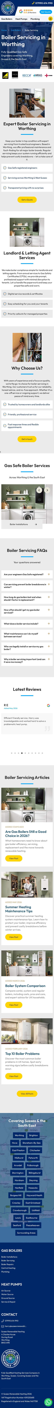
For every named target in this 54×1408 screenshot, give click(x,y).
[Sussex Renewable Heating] (21, 1358)
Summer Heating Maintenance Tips (18, 909)
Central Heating (8, 1268)
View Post (13, 858)
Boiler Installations (9, 1257)
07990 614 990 (11, 1320)
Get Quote (46, 12)
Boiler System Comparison (25, 986)
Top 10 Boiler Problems (22, 1053)
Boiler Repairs (7, 1264)
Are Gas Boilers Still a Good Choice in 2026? (25, 833)
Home (4, 30)
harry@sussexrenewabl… (15, 1326)
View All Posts (27, 1093)
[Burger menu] (50, 18)
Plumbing (35, 18)
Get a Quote (27, 199)
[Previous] (39, 490)
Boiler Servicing (8, 1260)
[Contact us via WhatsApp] (48, 1402)
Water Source (7, 1294)
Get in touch (27, 439)
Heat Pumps (21, 18)
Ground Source (8, 1298)
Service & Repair (8, 1302)
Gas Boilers (6, 18)
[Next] (47, 490)
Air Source (5, 1290)
